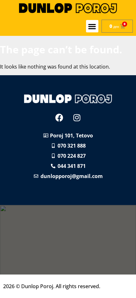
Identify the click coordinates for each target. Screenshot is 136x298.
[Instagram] (77, 118)
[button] (92, 26)
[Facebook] (59, 118)
